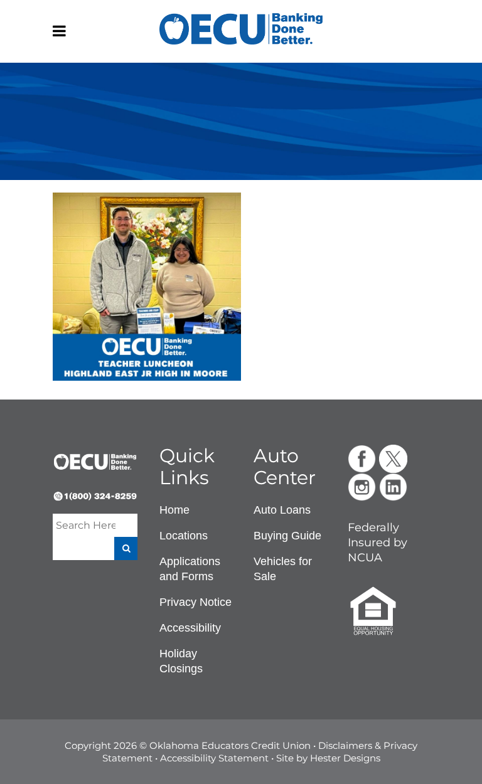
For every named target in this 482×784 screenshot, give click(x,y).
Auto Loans (282, 510)
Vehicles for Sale (283, 569)
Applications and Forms (189, 569)
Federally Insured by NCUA (377, 542)
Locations (183, 535)
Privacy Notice (195, 602)
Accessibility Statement (214, 758)
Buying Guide (287, 535)
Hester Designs (345, 758)
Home (174, 510)
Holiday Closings (181, 661)
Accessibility (190, 628)
